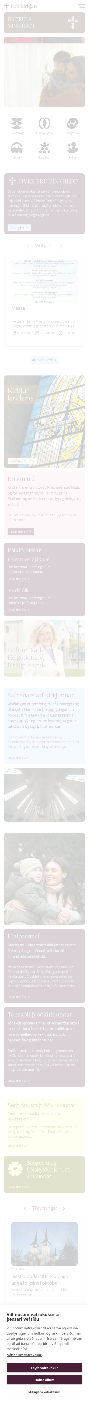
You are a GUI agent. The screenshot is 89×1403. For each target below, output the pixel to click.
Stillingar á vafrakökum (44, 1392)
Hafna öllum (44, 1380)
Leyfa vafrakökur (44, 1368)
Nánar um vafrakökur (24, 1355)
